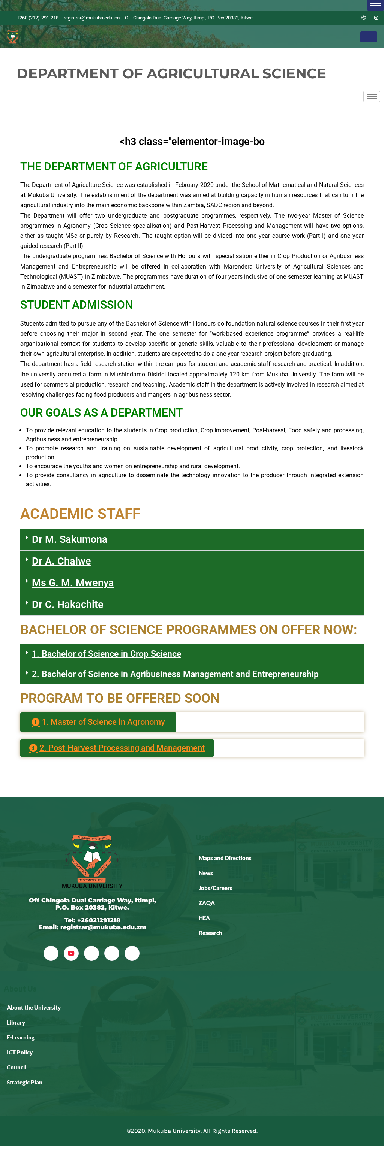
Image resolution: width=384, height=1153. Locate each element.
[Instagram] (376, 18)
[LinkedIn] (351, 18)
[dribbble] (111, 953)
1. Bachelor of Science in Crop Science (106, 654)
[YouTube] (71, 953)
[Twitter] (338, 18)
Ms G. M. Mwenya (73, 583)
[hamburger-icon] (375, 5)
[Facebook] (325, 18)
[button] (192, 540)
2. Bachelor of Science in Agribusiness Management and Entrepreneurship (175, 674)
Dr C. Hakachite (68, 605)
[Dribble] (363, 18)
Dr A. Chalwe (61, 561)
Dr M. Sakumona (70, 539)
